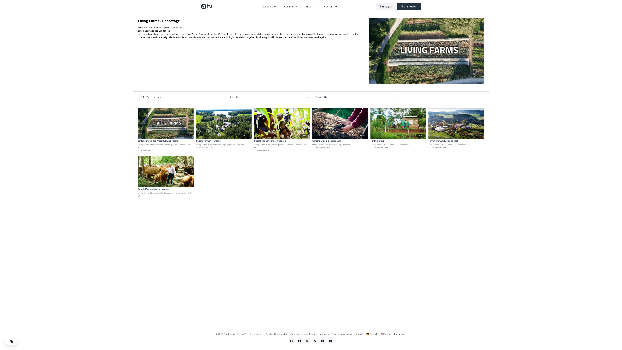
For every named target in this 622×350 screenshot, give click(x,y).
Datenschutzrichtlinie (342, 334)
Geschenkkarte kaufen (276, 334)
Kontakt (359, 334)
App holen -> (400, 334)
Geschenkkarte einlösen (303, 334)
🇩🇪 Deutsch (372, 334)
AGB (244, 334)
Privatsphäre (256, 334)
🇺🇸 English (386, 334)
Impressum (323, 334)
